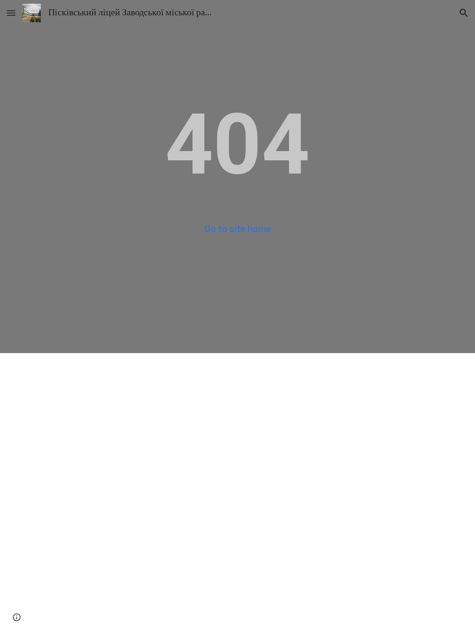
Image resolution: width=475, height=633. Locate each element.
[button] (11, 12)
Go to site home (237, 228)
